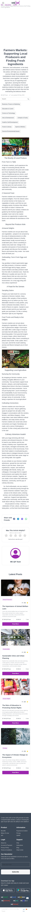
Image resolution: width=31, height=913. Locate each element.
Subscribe (15, 872)
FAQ (17, 843)
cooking (15, 4)
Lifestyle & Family (23, 117)
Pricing (18, 833)
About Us (3, 843)
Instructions (19, 845)
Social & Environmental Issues (10, 131)
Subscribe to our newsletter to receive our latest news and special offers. (14, 857)
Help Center (19, 850)
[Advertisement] (15, 25)
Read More (15, 624)
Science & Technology (8, 113)
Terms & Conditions (6, 850)
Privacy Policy (5, 847)
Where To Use (5, 833)
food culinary (8, 4)
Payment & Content (21, 830)
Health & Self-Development (10, 122)
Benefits (3, 830)
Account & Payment (6, 845)
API (2, 835)
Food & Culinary (6, 126)
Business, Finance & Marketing (11, 104)
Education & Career (7, 108)
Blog (2, 4)
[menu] (3, 2)
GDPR (18, 835)
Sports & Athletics (20, 126)
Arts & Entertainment (8, 117)
